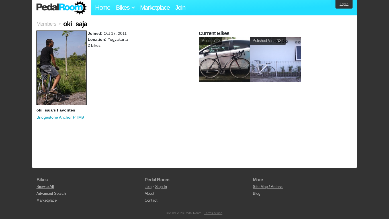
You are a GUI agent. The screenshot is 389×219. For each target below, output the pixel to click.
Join (180, 7)
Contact (151, 200)
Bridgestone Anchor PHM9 (60, 117)
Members (46, 24)
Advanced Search (51, 193)
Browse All (45, 186)
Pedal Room (61, 8)
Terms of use (213, 213)
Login (344, 4)
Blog (256, 193)
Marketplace (155, 7)
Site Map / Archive (268, 186)
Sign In (161, 186)
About (149, 193)
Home (102, 7)
